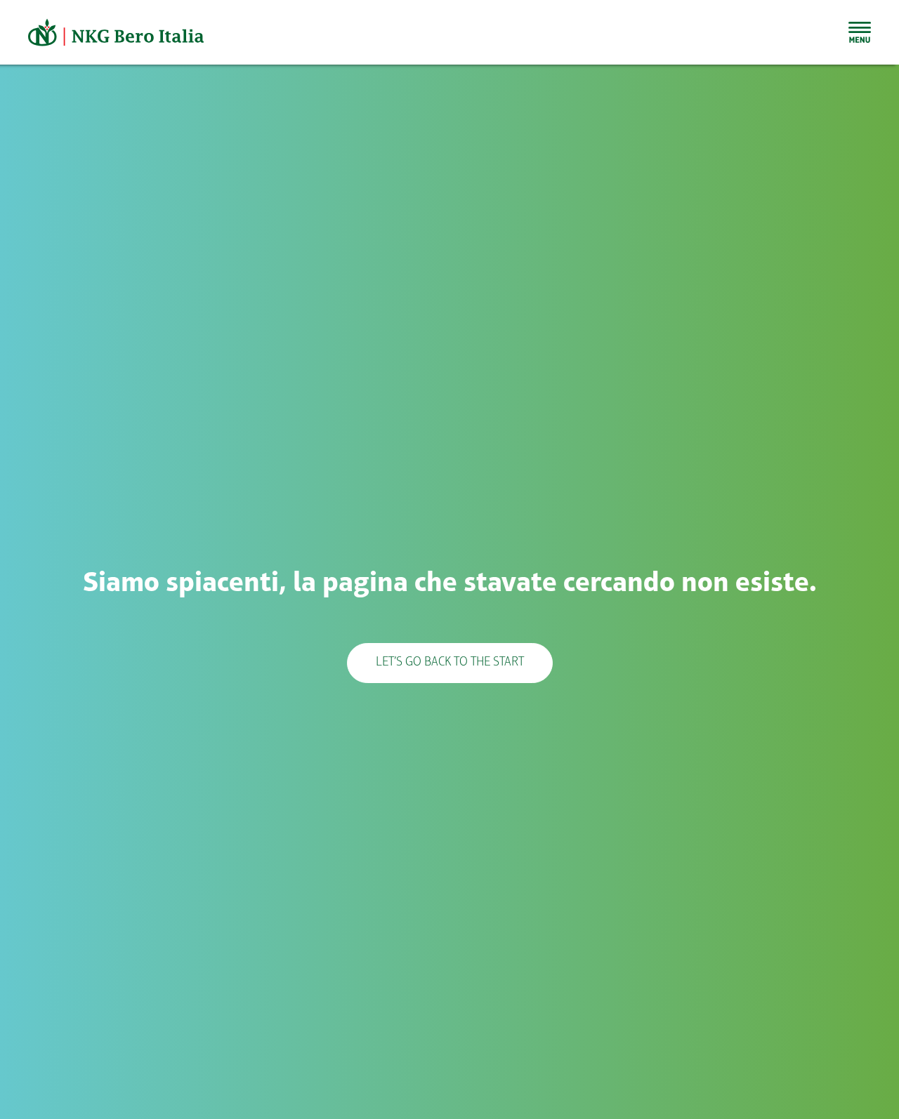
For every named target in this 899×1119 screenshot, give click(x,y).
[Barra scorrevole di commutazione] (859, 32)
